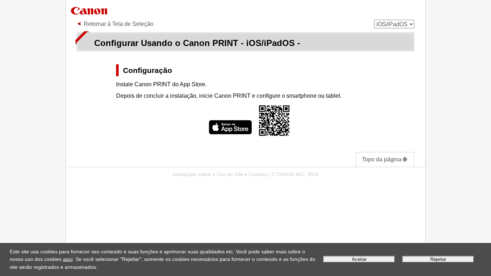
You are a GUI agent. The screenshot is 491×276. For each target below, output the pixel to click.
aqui (68, 259)
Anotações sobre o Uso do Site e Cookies (220, 174)
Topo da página (381, 159)
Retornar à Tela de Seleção (118, 24)
